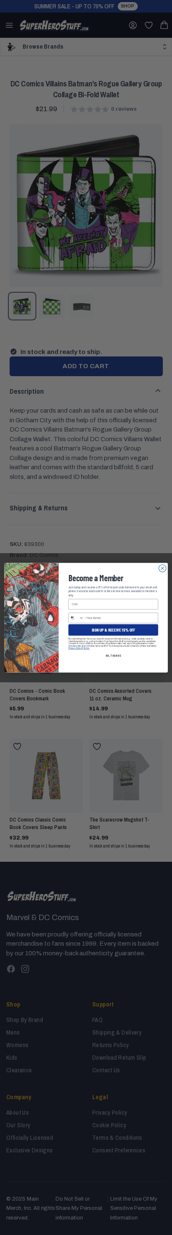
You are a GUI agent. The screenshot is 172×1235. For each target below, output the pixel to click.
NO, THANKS (113, 655)
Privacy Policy (75, 648)
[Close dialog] (162, 568)
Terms (86, 648)
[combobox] (75, 618)
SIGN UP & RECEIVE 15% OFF (113, 629)
